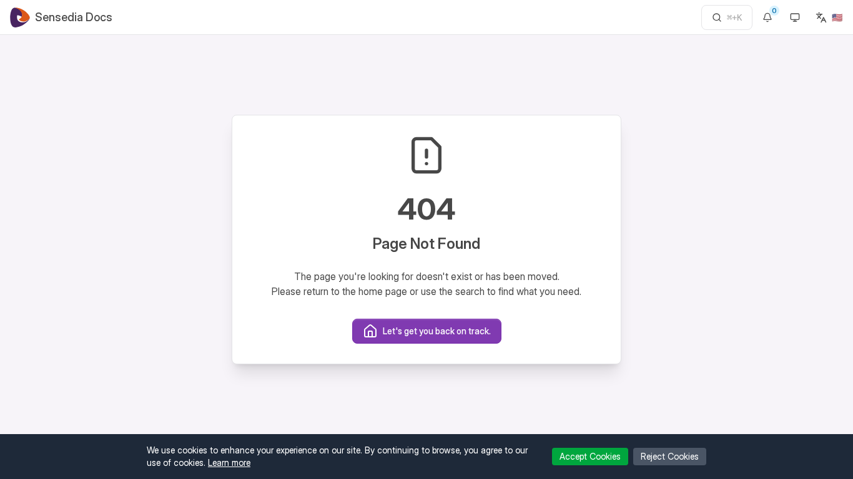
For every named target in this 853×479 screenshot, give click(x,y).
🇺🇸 (837, 17)
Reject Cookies (670, 456)
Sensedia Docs (73, 17)
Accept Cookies (590, 456)
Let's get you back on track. (437, 331)
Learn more (229, 462)
